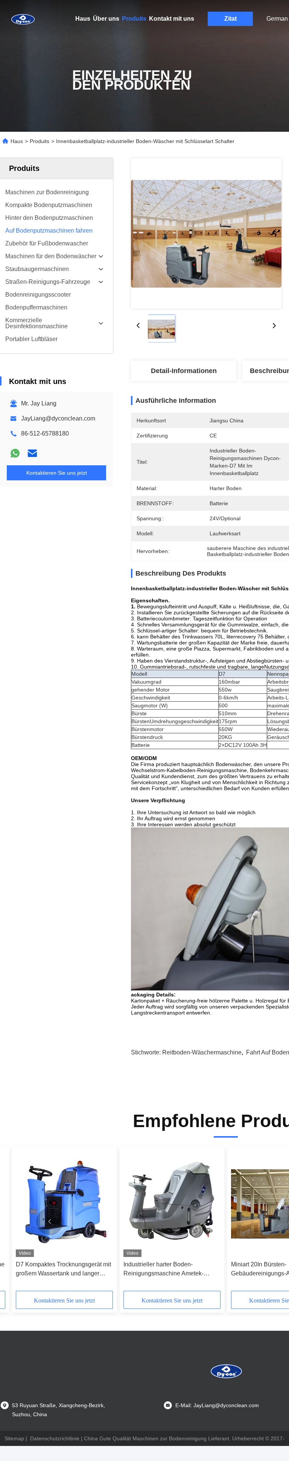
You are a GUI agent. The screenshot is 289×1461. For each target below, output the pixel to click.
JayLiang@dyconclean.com (58, 418)
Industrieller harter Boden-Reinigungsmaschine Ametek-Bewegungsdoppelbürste (163, 1269)
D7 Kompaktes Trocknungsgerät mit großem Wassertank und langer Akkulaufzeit (63, 1269)
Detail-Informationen (184, 371)
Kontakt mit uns (171, 18)
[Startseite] (22, 19)
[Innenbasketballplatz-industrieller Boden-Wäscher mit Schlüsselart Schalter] (206, 233)
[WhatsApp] (15, 453)
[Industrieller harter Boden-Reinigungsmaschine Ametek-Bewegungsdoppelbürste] (172, 1203)
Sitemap (14, 1438)
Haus (82, 18)
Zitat (230, 18)
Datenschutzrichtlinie (54, 1438)
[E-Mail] (32, 453)
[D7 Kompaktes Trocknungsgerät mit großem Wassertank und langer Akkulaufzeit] (64, 1203)
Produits (134, 18)
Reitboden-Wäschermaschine (202, 1052)
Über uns (106, 18)
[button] (49, 1221)
